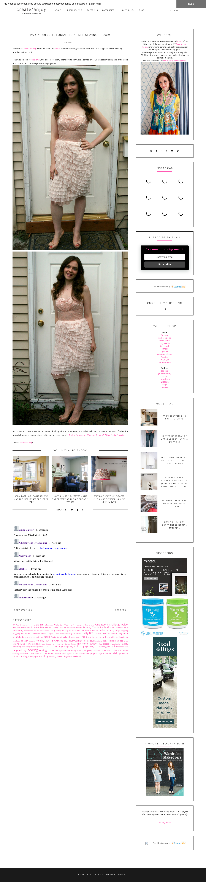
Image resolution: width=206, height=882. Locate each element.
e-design (28, 637)
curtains (97, 633)
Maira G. (123, 875)
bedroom (104, 630)
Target (165, 348)
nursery (93, 643)
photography (67, 646)
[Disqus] (70, 562)
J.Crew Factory (164, 373)
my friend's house (68, 644)
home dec (52, 640)
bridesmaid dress (38, 633)
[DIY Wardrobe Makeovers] (165, 795)
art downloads (43, 630)
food (84, 636)
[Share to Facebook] (77, 510)
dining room (122, 633)
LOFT (164, 376)
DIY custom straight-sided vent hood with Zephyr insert (174, 460)
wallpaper (34, 656)
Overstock (164, 346)
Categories (108, 10)
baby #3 (68, 631)
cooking (68, 633)
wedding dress (65, 656)
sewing (33, 650)
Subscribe (164, 264)
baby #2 (60, 630)
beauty (95, 630)
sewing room (76, 651)
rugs (25, 650)
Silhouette (25, 627)
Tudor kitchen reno (119, 627)
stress (31, 653)
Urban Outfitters (164, 354)
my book (56, 644)
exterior (39, 637)
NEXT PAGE (120, 610)
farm (59, 637)
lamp (126, 641)
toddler (75, 654)
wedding (43, 656)
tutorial (112, 653)
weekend (77, 656)
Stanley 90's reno (40, 627)
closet (62, 633)
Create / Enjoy (95, 875)
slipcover (97, 650)
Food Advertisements (160, 287)
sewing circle (46, 650)
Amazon (164, 335)
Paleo (124, 624)
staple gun (17, 653)
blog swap (115, 630)
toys (100, 654)
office (99, 644)
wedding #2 (54, 656)
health (25, 640)
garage (98, 637)
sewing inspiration (62, 650)
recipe (114, 646)
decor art (106, 633)
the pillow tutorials (52, 653)
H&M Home (164, 340)
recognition (123, 646)
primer (95, 647)
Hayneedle (165, 343)
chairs (56, 633)
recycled (17, 650)
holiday (40, 640)
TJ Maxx (164, 351)
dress (17, 636)
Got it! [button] (191, 4)
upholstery (123, 653)
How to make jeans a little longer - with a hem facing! (174, 439)
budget (50, 633)
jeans (105, 640)
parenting (17, 646)
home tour (89, 640)
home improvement (71, 640)
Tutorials (92, 10)
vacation (16, 656)
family (53, 637)
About (58, 10)
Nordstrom (165, 379)
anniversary (18, 630)
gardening (106, 637)
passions (47, 647)
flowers (78, 637)
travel (105, 653)
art (35, 630)
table (37, 653)
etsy (33, 637)
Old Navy (165, 381)
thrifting (65, 653)
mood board (45, 644)
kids (110, 640)
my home (83, 643)
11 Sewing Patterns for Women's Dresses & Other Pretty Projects (95, 435)
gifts (113, 637)
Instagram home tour (85, 625)
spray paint (117, 650)
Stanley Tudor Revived (96, 627)
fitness (72, 637)
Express (164, 370)
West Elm (165, 359)
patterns (55, 646)
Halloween (48, 625)
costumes (77, 633)
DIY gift (39, 624)
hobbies (32, 641)
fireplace (65, 637)
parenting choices (29, 646)
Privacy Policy (165, 822)
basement (76, 630)
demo (113, 633)
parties (40, 646)
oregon (106, 643)
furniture (92, 637)
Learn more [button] (95, 4)
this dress (36, 59)
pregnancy (88, 646)
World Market (164, 362)
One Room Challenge (107, 624)
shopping (86, 650)
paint (125, 643)
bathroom (86, 630)
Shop (141, 10)
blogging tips (18, 633)
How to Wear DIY (64, 624)
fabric (47, 636)
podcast (78, 646)
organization (115, 644)
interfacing (98, 641)
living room (25, 643)
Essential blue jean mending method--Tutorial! (174, 504)
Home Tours (126, 10)
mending (36, 643)
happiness (123, 637)
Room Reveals (74, 10)
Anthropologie (164, 337)
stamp (125, 651)
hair (117, 637)
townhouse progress (88, 653)
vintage (25, 656)
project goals (104, 646)
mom (179, 41)
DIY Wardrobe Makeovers (24, 625)
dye (23, 637)
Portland (16, 627)
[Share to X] (72, 510)
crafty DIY (87, 633)
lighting (16, 643)
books (27, 633)
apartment (28, 630)
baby (52, 630)
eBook (57, 48)
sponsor (106, 650)
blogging (124, 630)
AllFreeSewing (30, 48)
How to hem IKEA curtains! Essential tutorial (174, 525)
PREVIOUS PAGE (22, 610)
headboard (17, 641)
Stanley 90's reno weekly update (67, 627)
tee (41, 653)
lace (121, 640)
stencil (25, 653)
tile (70, 653)
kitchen (115, 640)
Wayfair (164, 357)
